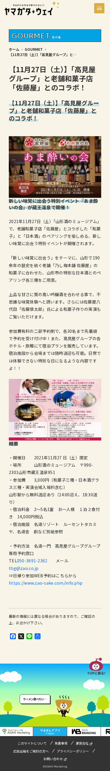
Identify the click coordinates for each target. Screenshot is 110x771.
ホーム (14, 49)
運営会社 (82, 743)
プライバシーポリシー (73, 751)
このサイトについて (32, 743)
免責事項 (61, 743)
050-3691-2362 (32, 561)
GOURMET (34, 49)
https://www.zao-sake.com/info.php (45, 583)
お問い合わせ (53, 758)
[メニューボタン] (99, 8)
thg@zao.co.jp (24, 568)
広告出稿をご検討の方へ (31, 751)
